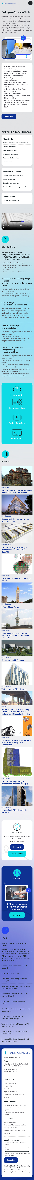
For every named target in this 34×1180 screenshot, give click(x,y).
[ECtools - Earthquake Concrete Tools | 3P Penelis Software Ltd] (8, 3)
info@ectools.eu (13, 1069)
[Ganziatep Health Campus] (17, 648)
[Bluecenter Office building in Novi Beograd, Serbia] (17, 505)
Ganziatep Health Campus (13, 660)
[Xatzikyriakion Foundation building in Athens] (17, 564)
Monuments (5, 487)
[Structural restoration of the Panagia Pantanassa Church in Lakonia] (17, 476)
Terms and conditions (21, 1153)
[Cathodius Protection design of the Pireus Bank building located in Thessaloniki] (17, 726)
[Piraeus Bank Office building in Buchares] (17, 796)
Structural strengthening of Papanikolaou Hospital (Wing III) (15, 782)
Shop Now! (9, 116)
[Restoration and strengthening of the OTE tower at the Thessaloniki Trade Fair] (17, 619)
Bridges (4, 706)
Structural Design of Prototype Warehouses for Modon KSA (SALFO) (14, 549)
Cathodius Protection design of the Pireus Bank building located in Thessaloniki (16, 742)
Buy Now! (17, 847)
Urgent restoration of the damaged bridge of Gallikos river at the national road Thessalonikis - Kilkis (16, 711)
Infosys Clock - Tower (11, 607)
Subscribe (11, 1160)
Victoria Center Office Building (14, 689)
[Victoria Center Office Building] (17, 673)
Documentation (17, 854)
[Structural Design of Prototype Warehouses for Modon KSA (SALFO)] (17, 533)
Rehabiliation (6, 575)
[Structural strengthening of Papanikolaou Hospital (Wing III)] (17, 762)
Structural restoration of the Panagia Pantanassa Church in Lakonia (17, 491)
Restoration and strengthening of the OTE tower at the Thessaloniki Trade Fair (16, 635)
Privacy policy (10, 1155)
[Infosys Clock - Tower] (17, 592)
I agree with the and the (17, 1154)
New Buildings (6, 516)
